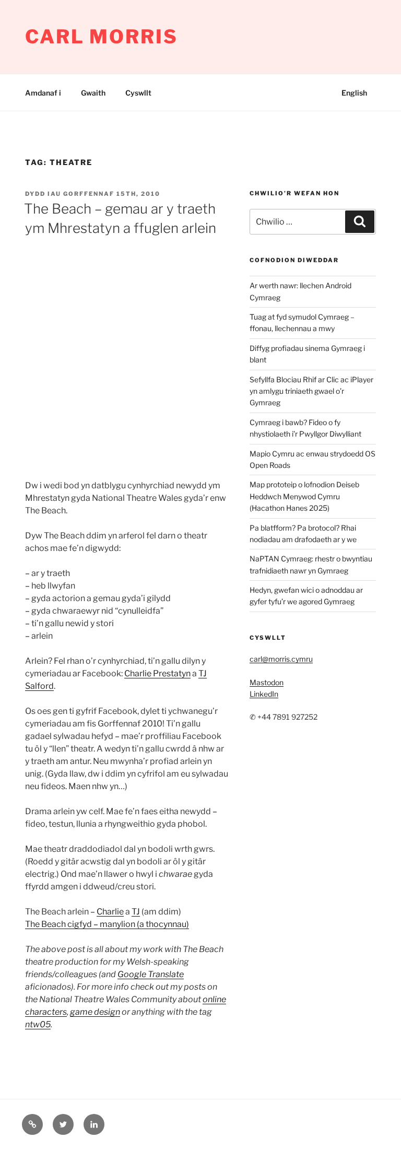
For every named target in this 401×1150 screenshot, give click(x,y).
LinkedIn (264, 693)
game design (95, 1012)
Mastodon (267, 682)
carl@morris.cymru (281, 658)
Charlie (110, 912)
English (354, 92)
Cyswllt (138, 92)
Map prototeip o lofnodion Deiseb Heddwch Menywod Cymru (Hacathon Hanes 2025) (304, 496)
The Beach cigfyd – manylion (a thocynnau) (107, 924)
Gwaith (93, 92)
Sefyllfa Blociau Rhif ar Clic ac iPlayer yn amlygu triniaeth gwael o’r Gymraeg (311, 391)
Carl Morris (101, 36)
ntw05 (38, 1024)
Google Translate (150, 974)
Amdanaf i (43, 92)
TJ (136, 912)
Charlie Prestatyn (157, 673)
